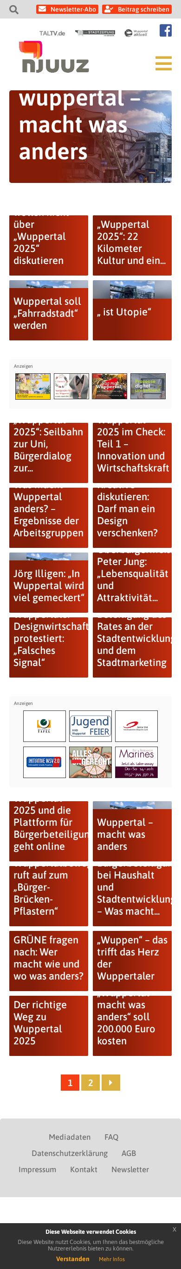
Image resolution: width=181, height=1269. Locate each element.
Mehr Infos (112, 1259)
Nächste (111, 1082)
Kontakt (83, 1169)
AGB (129, 1153)
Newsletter (130, 1169)
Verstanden (73, 1259)
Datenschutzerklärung (70, 1153)
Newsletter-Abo (73, 9)
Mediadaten (69, 1137)
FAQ (111, 1137)
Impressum (37, 1169)
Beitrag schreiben (143, 9)
